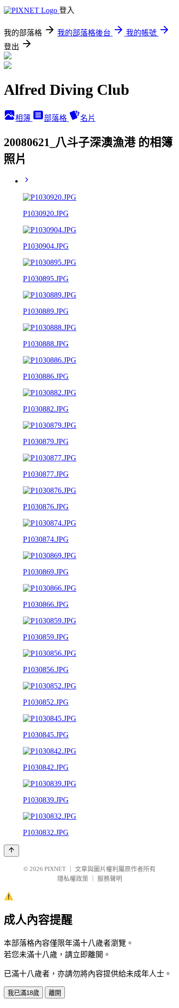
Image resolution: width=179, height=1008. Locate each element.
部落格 (56, 118)
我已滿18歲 (23, 993)
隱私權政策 (72, 878)
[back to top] (11, 851)
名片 (87, 118)
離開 (55, 993)
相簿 (23, 118)
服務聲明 (109, 878)
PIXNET (55, 868)
